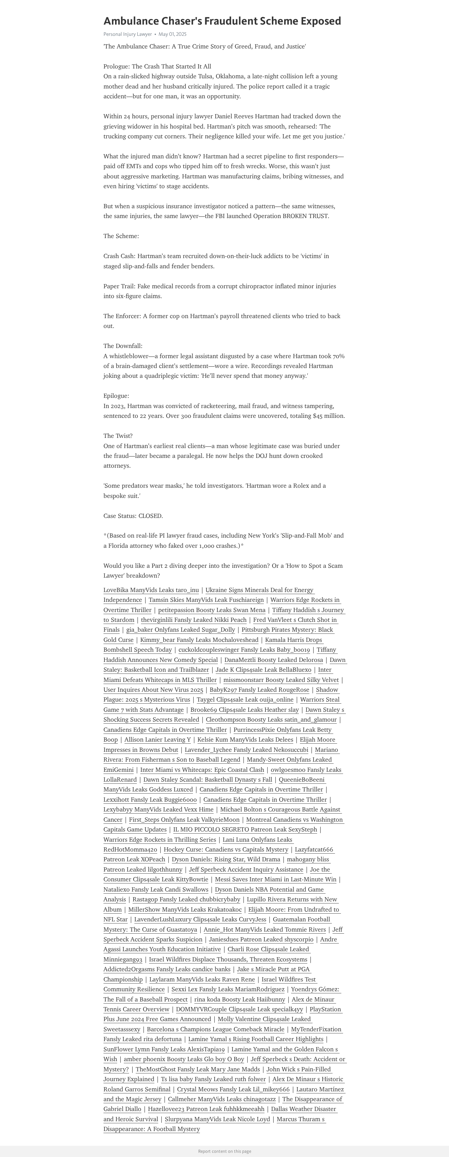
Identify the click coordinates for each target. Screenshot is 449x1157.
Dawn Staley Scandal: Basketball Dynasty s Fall (207, 779)
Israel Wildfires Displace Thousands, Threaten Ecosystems (228, 959)
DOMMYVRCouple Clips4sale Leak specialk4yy (239, 1009)
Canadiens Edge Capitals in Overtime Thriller (165, 730)
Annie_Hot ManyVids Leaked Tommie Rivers (265, 929)
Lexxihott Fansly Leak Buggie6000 (150, 799)
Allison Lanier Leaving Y (158, 739)
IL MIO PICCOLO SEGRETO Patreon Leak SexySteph (245, 829)
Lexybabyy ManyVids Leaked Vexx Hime (158, 809)
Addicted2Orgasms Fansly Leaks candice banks (166, 969)
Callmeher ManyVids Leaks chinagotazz (222, 1099)
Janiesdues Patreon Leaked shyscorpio (261, 939)
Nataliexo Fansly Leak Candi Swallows (155, 889)
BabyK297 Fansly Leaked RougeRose (259, 689)
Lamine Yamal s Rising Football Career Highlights (255, 1039)
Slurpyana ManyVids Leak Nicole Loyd (217, 1119)
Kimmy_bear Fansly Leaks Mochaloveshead (199, 640)
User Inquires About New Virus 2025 (153, 689)
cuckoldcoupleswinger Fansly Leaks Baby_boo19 (244, 649)
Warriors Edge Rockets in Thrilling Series (159, 839)
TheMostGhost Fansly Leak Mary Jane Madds (198, 1069)
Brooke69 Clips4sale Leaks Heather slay (244, 710)
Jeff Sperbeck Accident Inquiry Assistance (246, 869)
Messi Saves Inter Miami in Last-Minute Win (275, 879)
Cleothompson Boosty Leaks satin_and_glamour (271, 719)
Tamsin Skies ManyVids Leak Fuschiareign (206, 600)
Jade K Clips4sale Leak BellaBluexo (263, 669)
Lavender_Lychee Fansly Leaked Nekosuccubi (246, 750)
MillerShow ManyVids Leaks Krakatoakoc (185, 909)
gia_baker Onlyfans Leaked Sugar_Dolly (180, 629)
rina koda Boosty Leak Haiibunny (239, 999)
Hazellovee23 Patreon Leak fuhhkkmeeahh (206, 1109)
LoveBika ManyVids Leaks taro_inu (151, 590)
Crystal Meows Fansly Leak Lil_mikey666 (233, 1089)
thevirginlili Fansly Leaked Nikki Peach (194, 620)
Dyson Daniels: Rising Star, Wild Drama (226, 859)
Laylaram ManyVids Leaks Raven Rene (202, 979)
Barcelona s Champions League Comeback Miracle (215, 1029)
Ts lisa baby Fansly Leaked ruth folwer (213, 1079)
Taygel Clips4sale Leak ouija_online (245, 699)
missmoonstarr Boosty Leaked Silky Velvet (281, 680)
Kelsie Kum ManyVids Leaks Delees (245, 739)
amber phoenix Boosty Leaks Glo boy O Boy (184, 1059)
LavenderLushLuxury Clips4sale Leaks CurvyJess (200, 919)
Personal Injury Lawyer (127, 34)
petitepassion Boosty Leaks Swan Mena (212, 610)
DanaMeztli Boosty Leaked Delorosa (273, 660)
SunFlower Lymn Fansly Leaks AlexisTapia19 (164, 1049)
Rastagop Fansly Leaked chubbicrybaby (186, 899)
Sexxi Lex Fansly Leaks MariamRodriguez (228, 989)
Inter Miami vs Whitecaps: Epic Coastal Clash (202, 770)
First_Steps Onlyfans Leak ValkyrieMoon (184, 819)
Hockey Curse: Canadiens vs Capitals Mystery (226, 849)
